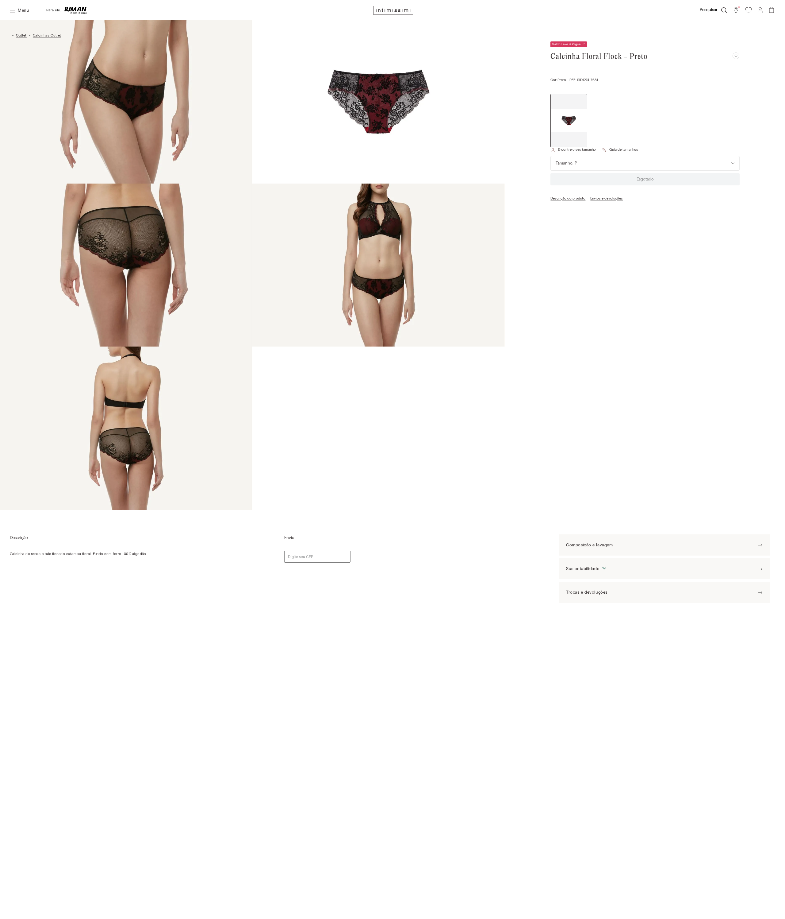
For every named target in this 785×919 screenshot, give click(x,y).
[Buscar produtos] (724, 10)
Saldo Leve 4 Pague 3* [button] (568, 44)
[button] (736, 10)
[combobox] (694, 10)
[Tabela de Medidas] (620, 149)
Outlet (21, 35)
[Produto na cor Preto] (568, 120)
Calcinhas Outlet (47, 35)
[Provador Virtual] (573, 149)
